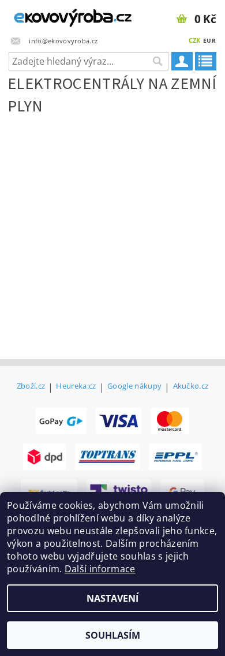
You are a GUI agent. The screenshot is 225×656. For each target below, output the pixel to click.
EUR (209, 40)
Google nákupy (134, 386)
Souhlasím (112, 635)
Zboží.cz (31, 386)
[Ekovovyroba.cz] (56, 15)
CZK (195, 40)
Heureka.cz (76, 386)
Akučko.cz (191, 386)
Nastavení (112, 598)
